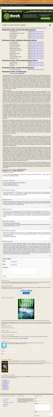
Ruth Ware (5, 387)
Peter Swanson (6, 386)
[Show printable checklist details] (50, 25)
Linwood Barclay (21, 322)
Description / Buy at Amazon (37, 31)
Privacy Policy (37, 415)
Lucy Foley (5, 384)
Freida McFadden (6, 381)
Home (2, 5)
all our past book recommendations (16, 288)
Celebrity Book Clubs (13, 332)
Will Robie (5, 406)
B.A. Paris (5, 380)
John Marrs (5, 382)
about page (20, 402)
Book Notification (27, 336)
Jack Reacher (6, 399)
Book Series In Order (7, 169)
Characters (11, 5)
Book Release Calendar (20, 5)
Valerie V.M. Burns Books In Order (14, 25)
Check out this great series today (37, 363)
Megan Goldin (6, 385)
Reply (50, 177)
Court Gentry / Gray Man (8, 402)
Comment (5, 267)
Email (4, 264)
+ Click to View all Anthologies (17, 73)
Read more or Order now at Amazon (7, 327)
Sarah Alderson (6, 388)
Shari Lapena (5, 389)
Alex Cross (5, 400)
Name (4, 261)
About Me (22, 343)
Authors (6, 5)
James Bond (5, 404)
